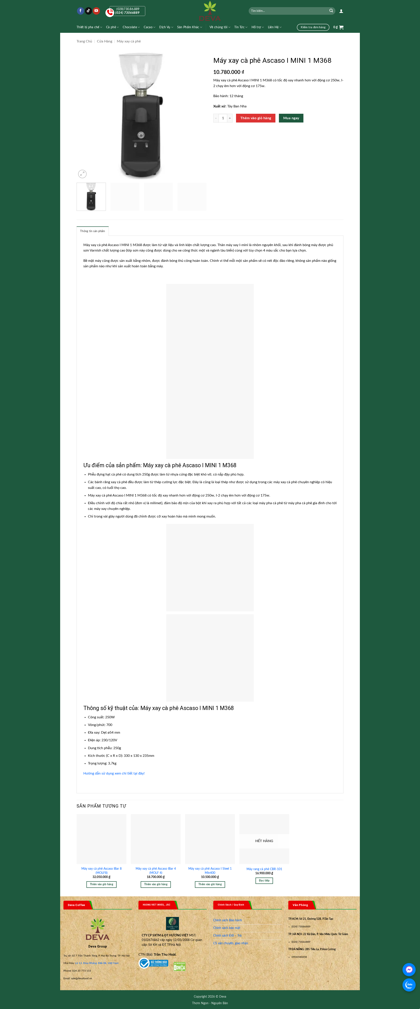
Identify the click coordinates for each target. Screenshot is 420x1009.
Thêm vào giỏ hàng (255, 118)
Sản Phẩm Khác (188, 27)
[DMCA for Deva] (179, 966)
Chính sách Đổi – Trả (227, 935)
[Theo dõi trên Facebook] (80, 11)
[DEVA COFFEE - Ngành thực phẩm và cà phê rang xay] (210, 11)
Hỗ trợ (256, 27)
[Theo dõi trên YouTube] (96, 11)
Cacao (148, 27)
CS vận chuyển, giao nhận (230, 943)
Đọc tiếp (264, 881)
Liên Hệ (273, 27)
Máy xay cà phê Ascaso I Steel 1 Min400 (210, 870)
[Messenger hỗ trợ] (409, 969)
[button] (341, 11)
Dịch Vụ (164, 27)
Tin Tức (239, 27)
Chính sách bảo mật (226, 928)
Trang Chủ (84, 41)
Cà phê (111, 27)
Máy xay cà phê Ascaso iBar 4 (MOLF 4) (156, 870)
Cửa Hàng (104, 41)
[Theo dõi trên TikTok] (88, 11)
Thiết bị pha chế (88, 27)
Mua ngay (291, 118)
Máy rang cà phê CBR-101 (264, 869)
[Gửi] (331, 11)
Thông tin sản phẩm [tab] (92, 231)
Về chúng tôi (218, 27)
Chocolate (130, 27)
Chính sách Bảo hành (227, 920)
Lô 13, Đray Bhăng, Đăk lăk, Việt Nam (97, 963)
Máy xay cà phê (129, 41)
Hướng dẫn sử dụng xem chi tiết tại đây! (114, 773)
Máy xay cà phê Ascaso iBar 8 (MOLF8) (101, 870)
